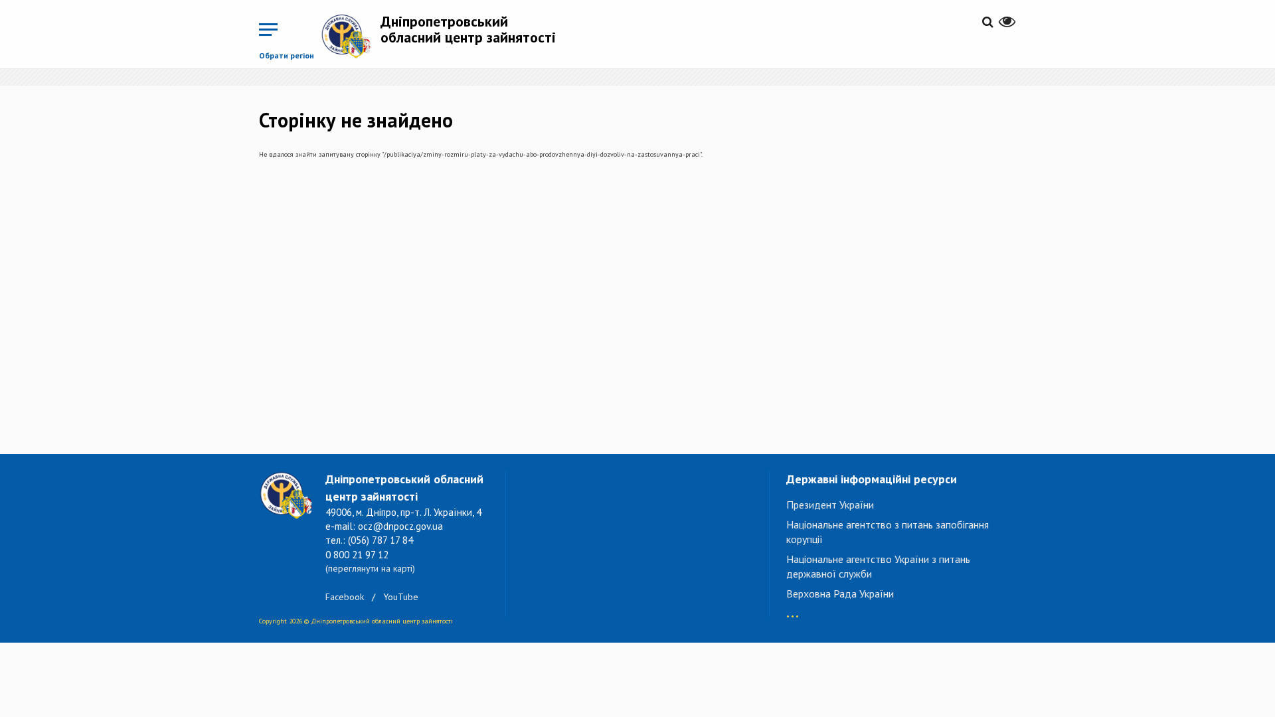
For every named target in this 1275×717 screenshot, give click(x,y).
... (792, 610)
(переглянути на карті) (370, 568)
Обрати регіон (286, 55)
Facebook (344, 597)
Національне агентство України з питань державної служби (878, 566)
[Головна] (351, 35)
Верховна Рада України (840, 593)
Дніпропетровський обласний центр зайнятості (468, 29)
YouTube (400, 597)
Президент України (830, 504)
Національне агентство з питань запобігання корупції (887, 532)
